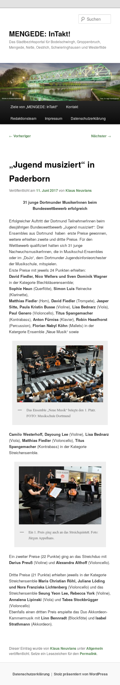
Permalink (88, 653)
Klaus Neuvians (79, 190)
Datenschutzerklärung (88, 118)
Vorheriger (20, 135)
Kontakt (72, 106)
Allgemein (94, 648)
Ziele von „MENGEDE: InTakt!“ (34, 106)
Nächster (101, 135)
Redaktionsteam (23, 118)
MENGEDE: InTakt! (39, 33)
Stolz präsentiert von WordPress (81, 674)
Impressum (53, 118)
